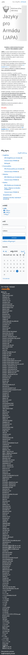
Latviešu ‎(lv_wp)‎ (6, 434)
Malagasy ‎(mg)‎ (6, 449)
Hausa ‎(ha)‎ (5, 401)
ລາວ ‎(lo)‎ (4, 634)
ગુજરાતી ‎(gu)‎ (5, 622)
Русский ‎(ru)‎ (5, 573)
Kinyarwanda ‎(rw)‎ (7, 424)
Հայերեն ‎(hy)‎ (5, 583)
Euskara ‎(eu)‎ (5, 379)
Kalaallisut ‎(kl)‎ (6, 422)
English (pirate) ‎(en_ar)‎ (8, 358)
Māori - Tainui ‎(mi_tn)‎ (8, 451)
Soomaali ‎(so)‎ (6, 509)
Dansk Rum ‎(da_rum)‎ (8, 333)
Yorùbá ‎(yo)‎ (5, 550)
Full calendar (6, 278)
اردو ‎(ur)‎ (4, 592)
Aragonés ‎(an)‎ (6, 298)
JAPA (3, 2)
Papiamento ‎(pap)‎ (7, 477)
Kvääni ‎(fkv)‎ (5, 430)
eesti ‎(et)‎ (4, 350)
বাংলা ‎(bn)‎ (4, 619)
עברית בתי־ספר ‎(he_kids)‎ (8, 586)
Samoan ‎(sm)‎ (5, 496)
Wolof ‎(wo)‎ (5, 544)
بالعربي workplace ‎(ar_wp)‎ (9, 595)
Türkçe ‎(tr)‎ (5, 533)
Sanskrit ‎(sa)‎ (5, 497)
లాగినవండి (23, 2)
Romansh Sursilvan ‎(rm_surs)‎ (10, 494)
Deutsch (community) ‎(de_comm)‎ (11, 338)
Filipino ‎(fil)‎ (5, 382)
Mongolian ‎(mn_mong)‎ (8, 460)
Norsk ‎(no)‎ (5, 472)
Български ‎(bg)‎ (6, 564)
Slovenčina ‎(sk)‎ (6, 506)
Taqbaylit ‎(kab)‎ (6, 523)
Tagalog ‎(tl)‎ (5, 520)
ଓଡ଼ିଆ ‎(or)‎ (5, 624)
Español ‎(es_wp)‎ (6, 376)
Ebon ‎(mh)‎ (5, 348)
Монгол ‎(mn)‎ (6, 571)
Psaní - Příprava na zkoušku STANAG (12, 188)
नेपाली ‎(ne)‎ (5, 610)
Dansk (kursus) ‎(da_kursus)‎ (9, 331)
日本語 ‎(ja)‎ (5, 645)
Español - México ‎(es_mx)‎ (9, 372)
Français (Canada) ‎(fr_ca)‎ (9, 388)
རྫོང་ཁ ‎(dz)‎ (4, 636)
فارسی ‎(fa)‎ (4, 602)
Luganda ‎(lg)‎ (5, 444)
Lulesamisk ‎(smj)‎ (6, 446)
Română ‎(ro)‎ (5, 492)
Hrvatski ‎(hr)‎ (5, 406)
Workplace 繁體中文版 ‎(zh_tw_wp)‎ (11, 547)
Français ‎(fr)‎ (5, 393)
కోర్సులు (7, 214)
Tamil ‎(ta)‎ (4, 521)
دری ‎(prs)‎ (4, 597)
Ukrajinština (6, 195)
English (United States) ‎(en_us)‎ (10, 362)
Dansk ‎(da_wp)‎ (6, 328)
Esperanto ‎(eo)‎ (6, 377)
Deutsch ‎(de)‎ (5, 343)
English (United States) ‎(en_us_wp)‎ (11, 360)
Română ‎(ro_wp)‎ (6, 490)
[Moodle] (5, 289)
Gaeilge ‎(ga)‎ (5, 394)
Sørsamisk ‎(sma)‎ (6, 511)
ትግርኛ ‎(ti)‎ (5, 609)
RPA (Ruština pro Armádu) (11, 185)
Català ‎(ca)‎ (5, 319)
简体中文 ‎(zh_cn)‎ (6, 648)
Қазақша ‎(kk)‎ (6, 568)
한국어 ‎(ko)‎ (5, 643)
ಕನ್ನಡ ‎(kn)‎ (5, 629)
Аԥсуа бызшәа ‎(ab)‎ (7, 559)
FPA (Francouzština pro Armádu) (13, 169)
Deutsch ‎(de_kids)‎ (7, 340)
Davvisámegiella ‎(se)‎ (7, 335)
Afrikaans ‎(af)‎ (5, 297)
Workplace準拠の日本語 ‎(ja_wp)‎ (10, 549)
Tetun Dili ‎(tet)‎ (6, 525)
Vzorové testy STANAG (10, 160)
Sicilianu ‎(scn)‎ (6, 504)
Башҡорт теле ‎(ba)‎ (7, 561)
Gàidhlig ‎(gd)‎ (5, 396)
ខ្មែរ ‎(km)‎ (5, 640)
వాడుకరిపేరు (5, 224)
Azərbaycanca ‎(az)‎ (7, 304)
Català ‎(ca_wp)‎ (6, 317)
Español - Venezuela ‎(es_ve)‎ (10, 374)
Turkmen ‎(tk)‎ (5, 535)
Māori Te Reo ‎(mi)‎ (7, 454)
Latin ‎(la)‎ (4, 432)
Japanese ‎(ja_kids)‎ (7, 420)
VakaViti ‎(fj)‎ (5, 538)
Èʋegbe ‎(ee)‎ (5, 381)
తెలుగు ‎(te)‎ (3, 292)
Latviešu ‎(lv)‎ (5, 436)
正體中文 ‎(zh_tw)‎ (6, 646)
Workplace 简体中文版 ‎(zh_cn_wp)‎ (11, 545)
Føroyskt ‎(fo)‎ (5, 386)
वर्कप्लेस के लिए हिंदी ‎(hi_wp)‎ (11, 614)
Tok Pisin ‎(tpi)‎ (6, 530)
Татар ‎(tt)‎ (4, 576)
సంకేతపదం (5, 231)
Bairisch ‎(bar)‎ (5, 309)
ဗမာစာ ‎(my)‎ (5, 638)
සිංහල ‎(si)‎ (5, 633)
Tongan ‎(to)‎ (5, 532)
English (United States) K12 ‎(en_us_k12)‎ (13, 364)
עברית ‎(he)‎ (5, 585)
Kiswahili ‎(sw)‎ (6, 425)
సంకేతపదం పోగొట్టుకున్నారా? (9, 241)
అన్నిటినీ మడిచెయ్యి (22, 153)
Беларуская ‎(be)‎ (7, 562)
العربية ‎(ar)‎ (5, 593)
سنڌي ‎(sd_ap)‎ (5, 598)
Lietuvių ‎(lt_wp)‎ (6, 439)
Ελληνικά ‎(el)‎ (6, 556)
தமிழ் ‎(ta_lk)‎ (5, 626)
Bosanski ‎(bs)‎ (6, 314)
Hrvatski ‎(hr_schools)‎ (8, 405)
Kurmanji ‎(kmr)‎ (6, 429)
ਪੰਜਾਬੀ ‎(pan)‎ (5, 621)
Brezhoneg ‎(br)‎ (6, 316)
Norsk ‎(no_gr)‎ (6, 468)
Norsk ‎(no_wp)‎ (6, 470)
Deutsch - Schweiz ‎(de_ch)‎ (9, 336)
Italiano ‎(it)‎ (5, 418)
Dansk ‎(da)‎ (5, 329)
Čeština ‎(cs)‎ (5, 326)
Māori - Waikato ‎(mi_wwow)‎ (9, 453)
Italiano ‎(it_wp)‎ (6, 417)
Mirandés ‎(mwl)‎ (6, 458)
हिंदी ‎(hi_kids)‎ (6, 616)
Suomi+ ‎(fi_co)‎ (6, 516)
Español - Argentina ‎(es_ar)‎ (9, 365)
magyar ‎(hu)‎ (5, 448)
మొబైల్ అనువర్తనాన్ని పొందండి (8, 653)
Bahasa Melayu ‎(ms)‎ (7, 307)
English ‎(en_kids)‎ (7, 353)
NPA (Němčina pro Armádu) (12, 177)
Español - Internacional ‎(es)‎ (9, 369)
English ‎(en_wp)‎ (6, 355)
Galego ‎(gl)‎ (5, 398)
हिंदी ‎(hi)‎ (4, 617)
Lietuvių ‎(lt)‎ (5, 441)
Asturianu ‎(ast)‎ (6, 302)
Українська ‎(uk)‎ (6, 580)
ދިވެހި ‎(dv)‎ (4, 605)
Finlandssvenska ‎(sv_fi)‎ (8, 384)
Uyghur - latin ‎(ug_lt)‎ (7, 537)
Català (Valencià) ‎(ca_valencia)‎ (10, 321)
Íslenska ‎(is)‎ (5, 415)
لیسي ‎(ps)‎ (4, 604)
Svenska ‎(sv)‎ (5, 518)
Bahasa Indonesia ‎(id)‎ (8, 305)
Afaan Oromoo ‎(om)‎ (7, 295)
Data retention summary (7, 651)
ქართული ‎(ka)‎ (5, 581)
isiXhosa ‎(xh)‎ (5, 412)
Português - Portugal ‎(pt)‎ (9, 485)
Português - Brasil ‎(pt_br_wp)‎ (10, 482)
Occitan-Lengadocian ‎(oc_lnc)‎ (10, 475)
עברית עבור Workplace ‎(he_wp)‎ (10, 588)
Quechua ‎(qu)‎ (6, 489)
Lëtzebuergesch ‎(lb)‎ (7, 437)
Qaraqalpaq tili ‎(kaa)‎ (7, 487)
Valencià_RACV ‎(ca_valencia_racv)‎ (11, 540)
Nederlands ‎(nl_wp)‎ (7, 461)
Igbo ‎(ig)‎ (4, 410)
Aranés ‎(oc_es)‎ (6, 300)
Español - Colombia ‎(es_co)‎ (9, 367)
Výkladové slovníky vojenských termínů (12, 198)
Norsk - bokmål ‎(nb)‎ (7, 465)
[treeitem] (14, 211)
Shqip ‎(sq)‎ (5, 502)
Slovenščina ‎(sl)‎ (6, 508)
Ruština (5, 182)
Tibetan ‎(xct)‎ (5, 528)
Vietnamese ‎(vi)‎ (6, 542)
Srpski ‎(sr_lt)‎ (5, 513)
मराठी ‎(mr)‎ (5, 612)
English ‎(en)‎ (5, 357)
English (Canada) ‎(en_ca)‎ (9, 352)
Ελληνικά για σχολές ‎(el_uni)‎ (10, 557)
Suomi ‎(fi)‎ (4, 514)
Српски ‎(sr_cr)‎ (6, 574)
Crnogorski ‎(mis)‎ (6, 322)
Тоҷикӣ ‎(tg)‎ (5, 578)
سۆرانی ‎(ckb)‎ (5, 600)
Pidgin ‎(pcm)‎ (5, 478)
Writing (6, 163)
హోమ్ (5, 208)
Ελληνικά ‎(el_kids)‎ (7, 552)
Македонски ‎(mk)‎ (7, 569)
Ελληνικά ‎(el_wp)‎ (7, 554)
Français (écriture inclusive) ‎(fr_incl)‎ (11, 389)
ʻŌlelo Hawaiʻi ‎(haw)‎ (7, 408)
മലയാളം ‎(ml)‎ (5, 631)
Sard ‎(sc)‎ (4, 499)
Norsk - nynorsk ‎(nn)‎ (8, 466)
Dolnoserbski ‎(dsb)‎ (7, 346)
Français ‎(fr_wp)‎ (6, 391)
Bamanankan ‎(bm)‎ (7, 311)
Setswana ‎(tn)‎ (6, 501)
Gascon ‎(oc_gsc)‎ (6, 400)
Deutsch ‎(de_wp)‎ (7, 341)
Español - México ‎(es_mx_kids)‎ (10, 371)
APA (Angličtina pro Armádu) (12, 158)
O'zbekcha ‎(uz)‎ (6, 473)
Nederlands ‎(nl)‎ (6, 463)
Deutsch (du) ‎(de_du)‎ (8, 345)
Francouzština (7, 166)
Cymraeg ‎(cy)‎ (6, 324)
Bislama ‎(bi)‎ (5, 312)
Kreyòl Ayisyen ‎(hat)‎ (7, 427)
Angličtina (6, 155)
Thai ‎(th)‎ (4, 526)
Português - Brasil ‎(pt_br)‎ (9, 484)
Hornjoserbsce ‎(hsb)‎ (7, 403)
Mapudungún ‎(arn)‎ (7, 456)
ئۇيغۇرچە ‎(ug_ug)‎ (6, 590)
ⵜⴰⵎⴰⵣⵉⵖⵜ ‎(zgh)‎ (6, 607)
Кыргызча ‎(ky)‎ (6, 566)
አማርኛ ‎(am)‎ (6, 293)
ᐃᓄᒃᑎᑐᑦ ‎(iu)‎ (6, 641)
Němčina (5, 174)
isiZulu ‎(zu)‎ (5, 413)
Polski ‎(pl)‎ (5, 480)
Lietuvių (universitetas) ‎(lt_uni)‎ (10, 442)
